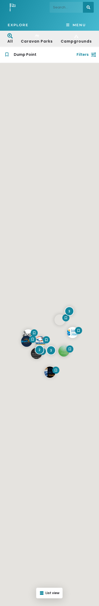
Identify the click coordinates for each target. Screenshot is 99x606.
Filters (83, 54)
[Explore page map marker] (63, 351)
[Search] (88, 7)
